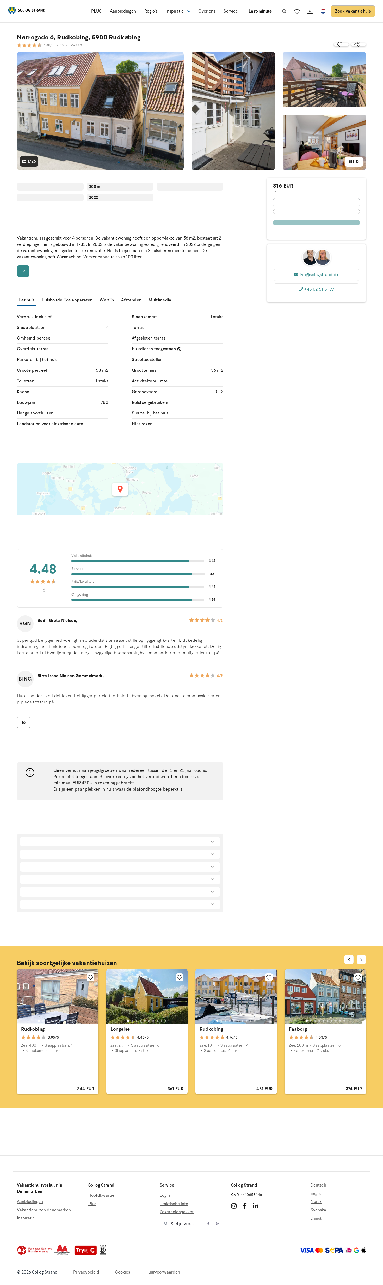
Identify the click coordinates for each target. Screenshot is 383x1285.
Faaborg (298, 1029)
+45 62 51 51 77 (319, 289)
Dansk (316, 1218)
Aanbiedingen (123, 11)
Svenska (318, 1210)
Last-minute (260, 11)
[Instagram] (234, 1206)
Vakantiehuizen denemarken (44, 1210)
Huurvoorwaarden (163, 1272)
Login (165, 1195)
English (317, 1193)
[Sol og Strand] (26, 11)
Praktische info (174, 1204)
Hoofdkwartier (102, 1195)
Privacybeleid (86, 1272)
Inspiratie (26, 1218)
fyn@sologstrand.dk (319, 275)
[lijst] (297, 11)
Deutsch (318, 1185)
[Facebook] (245, 1206)
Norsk (316, 1202)
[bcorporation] (104, 1254)
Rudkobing (33, 1029)
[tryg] (87, 1254)
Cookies (122, 1272)
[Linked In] (255, 1206)
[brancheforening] (35, 1254)
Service (231, 11)
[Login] (310, 11)
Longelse (120, 1029)
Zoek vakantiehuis (353, 11)
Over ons (206, 11)
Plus (92, 1204)
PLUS (96, 11)
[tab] (39, 1021)
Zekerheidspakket (177, 1212)
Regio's (150, 11)
